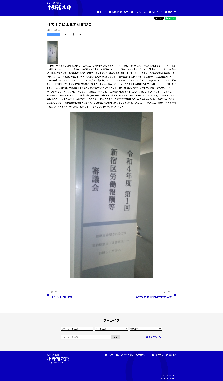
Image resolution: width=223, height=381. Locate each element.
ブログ (53, 34)
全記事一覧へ (152, 336)
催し (67, 34)
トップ (103, 12)
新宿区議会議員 (59, 6)
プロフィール (140, 12)
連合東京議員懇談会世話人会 (153, 297)
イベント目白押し (62, 297)
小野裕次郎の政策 (120, 12)
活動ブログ (157, 12)
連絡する (172, 12)
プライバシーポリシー (168, 375)
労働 (79, 34)
